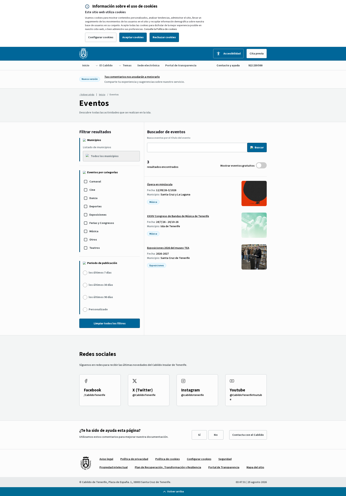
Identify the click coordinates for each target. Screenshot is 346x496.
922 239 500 (255, 65)
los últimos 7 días (100, 273)
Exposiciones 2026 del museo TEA (168, 248)
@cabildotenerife (192, 395)
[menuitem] (85, 65)
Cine (92, 190)
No (216, 435)
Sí (199, 435)
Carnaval (95, 182)
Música (93, 231)
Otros (93, 240)
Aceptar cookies (133, 37)
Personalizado (98, 309)
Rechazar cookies (164, 37)
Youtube (237, 390)
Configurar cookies (100, 37)
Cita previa (257, 54)
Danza (93, 198)
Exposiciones (98, 215)
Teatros (94, 248)
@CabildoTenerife (144, 395)
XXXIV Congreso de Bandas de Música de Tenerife (178, 216)
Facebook (92, 390)
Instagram (190, 390)
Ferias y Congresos (101, 223)
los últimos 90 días (101, 297)
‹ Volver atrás (86, 94)
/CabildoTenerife (94, 395)
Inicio (102, 94)
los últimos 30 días (101, 285)
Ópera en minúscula (159, 184)
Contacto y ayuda (228, 65)
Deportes (95, 206)
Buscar (259, 147)
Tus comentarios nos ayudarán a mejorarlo (132, 77)
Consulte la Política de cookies (160, 29)
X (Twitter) (142, 390)
